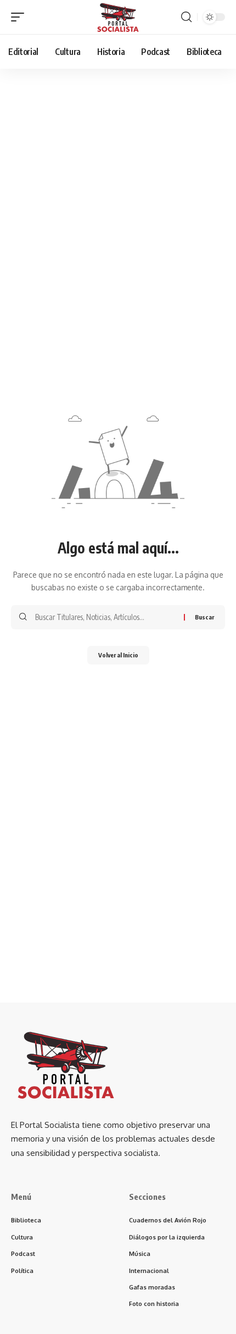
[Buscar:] (105, 617)
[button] (20, 17)
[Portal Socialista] (118, 17)
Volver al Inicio (118, 654)
